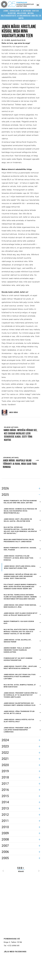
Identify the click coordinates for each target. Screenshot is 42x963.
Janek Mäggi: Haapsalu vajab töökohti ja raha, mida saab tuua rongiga (18, 558)
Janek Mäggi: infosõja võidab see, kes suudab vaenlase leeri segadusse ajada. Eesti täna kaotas (20, 576)
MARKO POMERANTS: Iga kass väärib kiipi (19, 622)
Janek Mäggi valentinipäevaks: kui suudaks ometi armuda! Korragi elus (19, 704)
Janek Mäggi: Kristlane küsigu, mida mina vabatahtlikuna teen (19, 567)
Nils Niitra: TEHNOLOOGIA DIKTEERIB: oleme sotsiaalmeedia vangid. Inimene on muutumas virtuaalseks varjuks (20, 597)
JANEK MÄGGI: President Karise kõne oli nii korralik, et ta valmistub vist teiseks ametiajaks (21, 695)
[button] (3, 870)
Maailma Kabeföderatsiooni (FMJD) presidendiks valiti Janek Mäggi (19, 540)
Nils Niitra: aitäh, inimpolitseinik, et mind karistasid (20, 686)
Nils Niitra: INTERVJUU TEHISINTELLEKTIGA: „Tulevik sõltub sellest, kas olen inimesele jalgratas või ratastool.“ (20, 530)
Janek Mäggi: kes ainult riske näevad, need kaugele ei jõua (20, 606)
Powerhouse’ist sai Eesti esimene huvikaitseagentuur (18, 659)
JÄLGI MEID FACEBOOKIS (15, 952)
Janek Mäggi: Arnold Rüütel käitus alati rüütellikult (19, 720)
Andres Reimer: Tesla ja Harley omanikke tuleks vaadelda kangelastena (17, 650)
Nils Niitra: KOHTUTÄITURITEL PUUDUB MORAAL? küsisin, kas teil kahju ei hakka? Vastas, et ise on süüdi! (19, 631)
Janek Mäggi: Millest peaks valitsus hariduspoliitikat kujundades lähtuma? (20, 676)
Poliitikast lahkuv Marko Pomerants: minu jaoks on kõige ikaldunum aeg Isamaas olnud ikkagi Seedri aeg (20, 586)
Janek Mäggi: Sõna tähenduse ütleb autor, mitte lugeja (19, 712)
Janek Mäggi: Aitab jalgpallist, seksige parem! (17, 641)
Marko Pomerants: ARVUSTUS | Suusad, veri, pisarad (20, 549)
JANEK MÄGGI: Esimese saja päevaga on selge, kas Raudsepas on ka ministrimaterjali (20, 511)
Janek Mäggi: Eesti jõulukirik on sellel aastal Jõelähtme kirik (18, 520)
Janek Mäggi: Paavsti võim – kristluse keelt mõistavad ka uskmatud (20, 667)
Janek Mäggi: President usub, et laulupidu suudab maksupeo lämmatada (17, 730)
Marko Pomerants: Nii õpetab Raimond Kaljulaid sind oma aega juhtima (20, 502)
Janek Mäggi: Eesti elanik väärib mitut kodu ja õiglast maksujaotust (20, 614)
